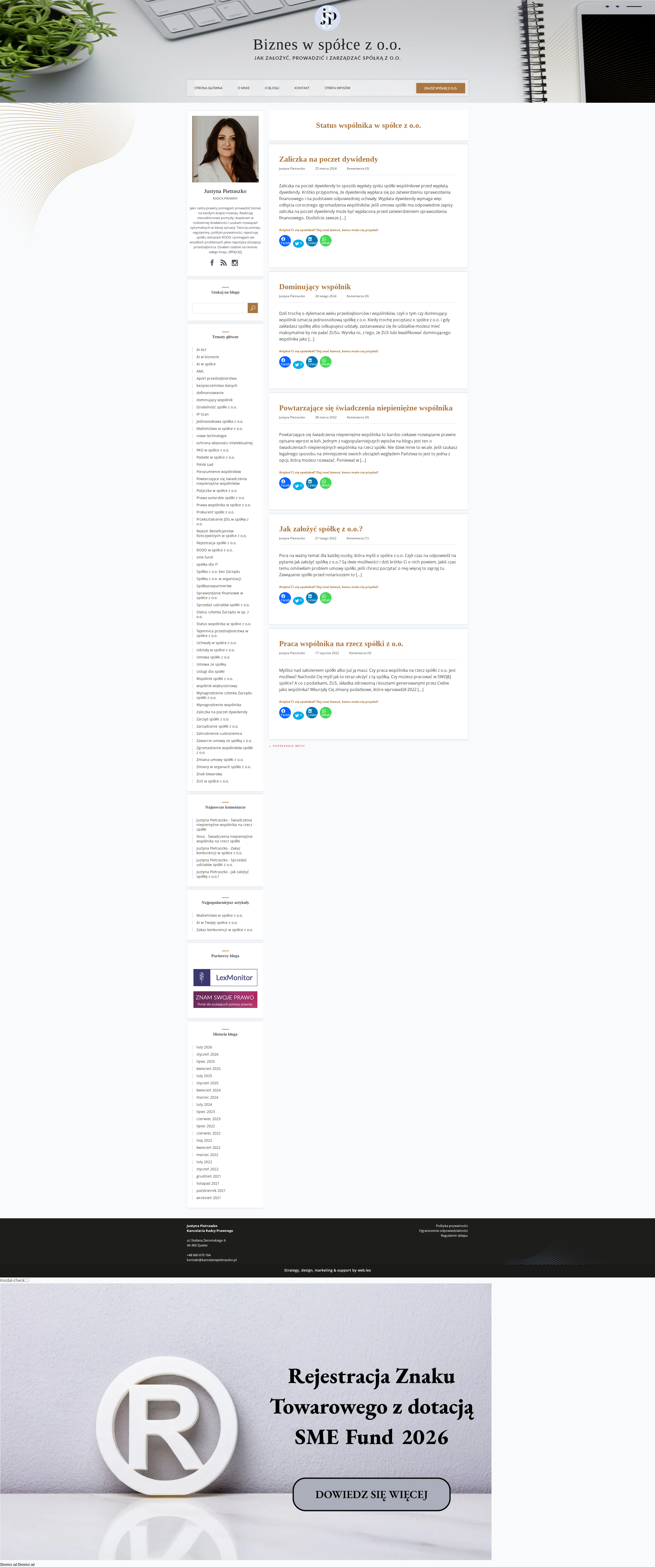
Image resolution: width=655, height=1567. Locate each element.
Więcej (235, 251)
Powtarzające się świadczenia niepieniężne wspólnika (366, 408)
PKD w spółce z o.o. (212, 450)
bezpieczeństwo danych (216, 385)
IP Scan (202, 414)
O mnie (243, 88)
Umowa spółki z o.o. (213, 657)
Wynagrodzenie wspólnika (218, 704)
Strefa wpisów (337, 88)
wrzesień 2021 (208, 1197)
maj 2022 (204, 1140)
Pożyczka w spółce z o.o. (216, 490)
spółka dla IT (207, 564)
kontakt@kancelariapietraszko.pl (212, 1259)
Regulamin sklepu (454, 1235)
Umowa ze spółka (211, 664)
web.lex (364, 1270)
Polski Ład (204, 464)
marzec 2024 (207, 1097)
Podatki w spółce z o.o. (215, 457)
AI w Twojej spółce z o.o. (217, 922)
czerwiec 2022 (208, 1133)
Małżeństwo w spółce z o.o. (219, 428)
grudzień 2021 (208, 1176)
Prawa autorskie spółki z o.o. (220, 497)
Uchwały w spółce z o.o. (216, 642)
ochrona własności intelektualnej (224, 442)
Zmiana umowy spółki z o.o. (220, 759)
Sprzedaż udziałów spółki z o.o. (223, 604)
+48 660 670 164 (199, 1255)
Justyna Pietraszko (211, 820)
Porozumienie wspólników (218, 471)
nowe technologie (211, 435)
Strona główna (208, 88)
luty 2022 (204, 1161)
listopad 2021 (208, 1183)
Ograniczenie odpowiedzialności (443, 1230)
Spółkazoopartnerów (214, 585)
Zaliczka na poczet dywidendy (328, 159)
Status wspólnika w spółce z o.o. (223, 623)
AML (200, 371)
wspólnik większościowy (216, 685)
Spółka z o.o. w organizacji (218, 578)
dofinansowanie (210, 392)
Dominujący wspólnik (315, 286)
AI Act (201, 349)
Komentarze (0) (358, 168)
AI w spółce (206, 364)
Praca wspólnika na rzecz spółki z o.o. (341, 643)
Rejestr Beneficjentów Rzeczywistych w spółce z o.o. (221, 533)
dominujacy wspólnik (214, 399)
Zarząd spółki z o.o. (212, 719)
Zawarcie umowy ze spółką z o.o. (224, 740)
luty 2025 (204, 1075)
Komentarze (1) (358, 538)
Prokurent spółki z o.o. (215, 512)
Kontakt (301, 88)
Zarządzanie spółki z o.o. (217, 726)
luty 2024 (204, 1104)
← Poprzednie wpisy (287, 746)
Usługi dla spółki (210, 671)
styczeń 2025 (207, 1082)
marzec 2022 (207, 1154)
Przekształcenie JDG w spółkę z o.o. (222, 521)
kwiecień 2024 (208, 1090)
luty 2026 (204, 1047)
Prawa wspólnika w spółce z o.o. (223, 504)
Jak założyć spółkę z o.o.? (321, 528)
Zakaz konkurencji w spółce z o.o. (219, 850)
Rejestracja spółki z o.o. (216, 542)
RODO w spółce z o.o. (214, 550)
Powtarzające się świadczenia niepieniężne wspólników (221, 481)
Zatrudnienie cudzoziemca (219, 733)
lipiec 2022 (205, 1125)
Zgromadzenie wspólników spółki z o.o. (224, 750)
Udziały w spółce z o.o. (215, 649)
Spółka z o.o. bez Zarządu (218, 571)
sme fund (204, 557)
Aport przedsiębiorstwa (216, 378)
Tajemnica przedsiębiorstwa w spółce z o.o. (222, 633)
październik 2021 (211, 1190)
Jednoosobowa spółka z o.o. (219, 421)
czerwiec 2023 (208, 1118)
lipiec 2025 (205, 1061)
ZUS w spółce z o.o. (212, 781)
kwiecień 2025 (208, 1068)
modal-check (12, 1280)
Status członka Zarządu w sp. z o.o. (222, 614)
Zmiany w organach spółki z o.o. (223, 766)
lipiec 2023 (205, 1111)
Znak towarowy (209, 773)
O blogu (272, 88)
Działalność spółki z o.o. (216, 407)
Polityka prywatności (452, 1225)
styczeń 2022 (207, 1169)
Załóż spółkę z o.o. (440, 88)
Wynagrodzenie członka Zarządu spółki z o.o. (224, 695)
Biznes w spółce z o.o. (327, 44)
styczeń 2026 (207, 1054)
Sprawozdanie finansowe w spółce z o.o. (219, 595)
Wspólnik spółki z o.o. (214, 678)
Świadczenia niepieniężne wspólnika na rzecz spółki (224, 825)
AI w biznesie (207, 356)
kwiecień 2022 (208, 1147)
